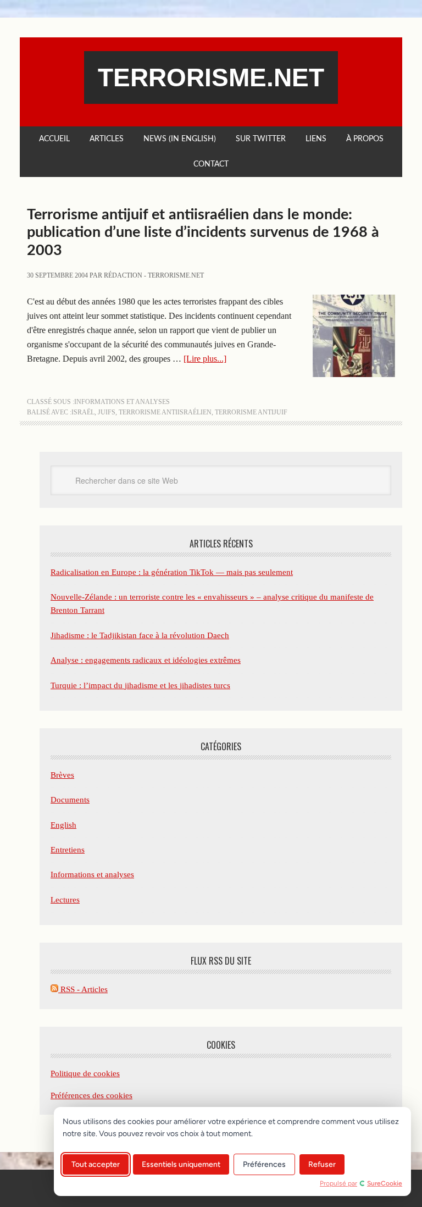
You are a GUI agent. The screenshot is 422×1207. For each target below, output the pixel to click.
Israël (83, 412)
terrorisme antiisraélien (165, 412)
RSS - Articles (83, 989)
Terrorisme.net (211, 77)
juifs (106, 412)
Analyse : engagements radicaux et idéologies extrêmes (146, 660)
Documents (70, 799)
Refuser (322, 1164)
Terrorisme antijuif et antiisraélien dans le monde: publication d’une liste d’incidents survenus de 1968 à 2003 (203, 232)
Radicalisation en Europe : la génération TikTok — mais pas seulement (172, 572)
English (63, 825)
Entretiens (68, 849)
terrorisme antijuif (251, 412)
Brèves (62, 775)
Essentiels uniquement (181, 1164)
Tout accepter (95, 1164)
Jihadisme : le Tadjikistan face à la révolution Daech (140, 635)
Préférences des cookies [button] (91, 1095)
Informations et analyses (122, 402)
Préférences (264, 1164)
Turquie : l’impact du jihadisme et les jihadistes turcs (140, 685)
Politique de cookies (85, 1073)
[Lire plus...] (205, 358)
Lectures (65, 899)
